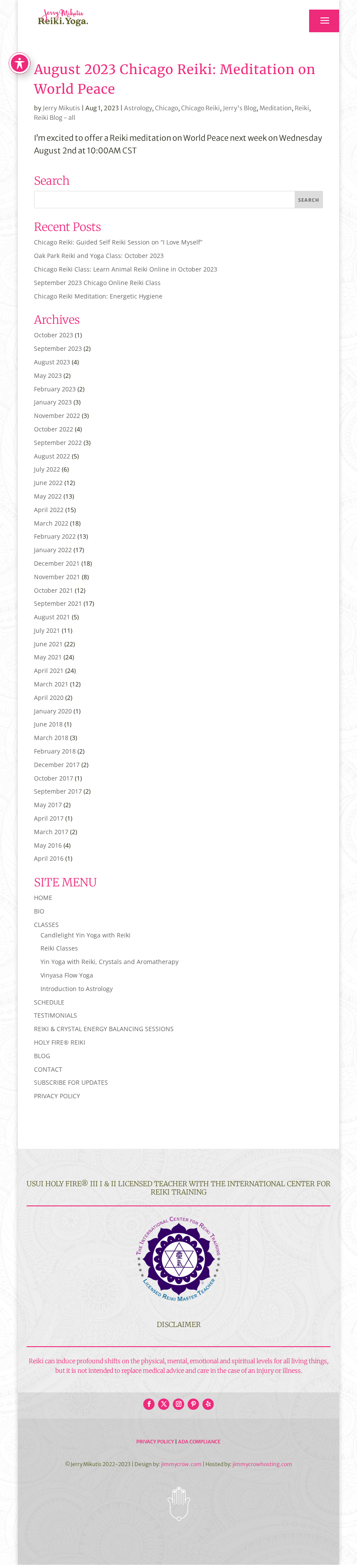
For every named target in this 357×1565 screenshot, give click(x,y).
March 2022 (51, 523)
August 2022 (52, 456)
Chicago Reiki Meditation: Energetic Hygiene (98, 296)
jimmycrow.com (181, 1464)
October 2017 (53, 778)
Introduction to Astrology (76, 988)
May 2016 (48, 845)
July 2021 (47, 630)
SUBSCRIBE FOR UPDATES (71, 1082)
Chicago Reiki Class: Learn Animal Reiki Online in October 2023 (125, 269)
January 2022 (53, 550)
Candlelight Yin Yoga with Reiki (85, 935)
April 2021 (49, 670)
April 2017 (49, 818)
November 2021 (57, 577)
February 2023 (55, 389)
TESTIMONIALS (55, 1015)
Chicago (166, 108)
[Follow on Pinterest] (193, 1404)
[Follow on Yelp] (208, 1404)
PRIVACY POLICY (57, 1096)
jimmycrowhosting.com (262, 1464)
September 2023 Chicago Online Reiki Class (97, 282)
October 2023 (53, 335)
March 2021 (51, 684)
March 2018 (51, 737)
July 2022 (47, 469)
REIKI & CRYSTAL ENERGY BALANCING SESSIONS (104, 1029)
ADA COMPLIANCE (199, 1442)
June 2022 (48, 483)
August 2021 (52, 617)
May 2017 (48, 805)
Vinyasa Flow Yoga (66, 975)
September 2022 (58, 442)
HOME (43, 897)
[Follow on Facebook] (149, 1404)
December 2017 (57, 764)
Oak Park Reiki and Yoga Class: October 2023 (99, 255)
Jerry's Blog (239, 108)
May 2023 (48, 375)
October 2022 (53, 429)
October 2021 (53, 590)
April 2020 (49, 697)
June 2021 (48, 644)
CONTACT (48, 1069)
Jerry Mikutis (61, 108)
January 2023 (53, 402)
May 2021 (48, 657)
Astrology (138, 108)
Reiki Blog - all (54, 118)
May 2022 (48, 496)
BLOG (42, 1056)
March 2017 (51, 832)
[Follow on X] (163, 1404)
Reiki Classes (59, 948)
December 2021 (57, 563)
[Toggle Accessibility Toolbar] (19, 63)
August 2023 (52, 362)
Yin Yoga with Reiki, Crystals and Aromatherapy (109, 961)
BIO (39, 911)
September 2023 (58, 348)
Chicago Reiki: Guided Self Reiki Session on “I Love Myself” (118, 242)
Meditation (275, 108)
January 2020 (53, 711)
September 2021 (58, 603)
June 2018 (48, 724)
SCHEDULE (49, 1002)
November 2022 (57, 415)
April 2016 (49, 858)
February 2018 (55, 751)
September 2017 (58, 791)
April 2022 (49, 510)
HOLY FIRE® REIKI (59, 1042)
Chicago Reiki (200, 108)
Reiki (302, 108)
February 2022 (55, 536)
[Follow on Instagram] (178, 1404)
